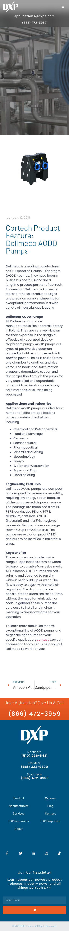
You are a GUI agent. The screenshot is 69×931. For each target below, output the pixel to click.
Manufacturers (19, 805)
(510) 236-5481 (34, 756)
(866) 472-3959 (34, 714)
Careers (50, 798)
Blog (50, 805)
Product (18, 798)
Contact (50, 813)
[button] (63, 7)
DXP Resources (18, 821)
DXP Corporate (50, 821)
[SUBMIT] (34, 910)
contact (43, 639)
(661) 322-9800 (34, 767)
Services (19, 813)
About (19, 828)
